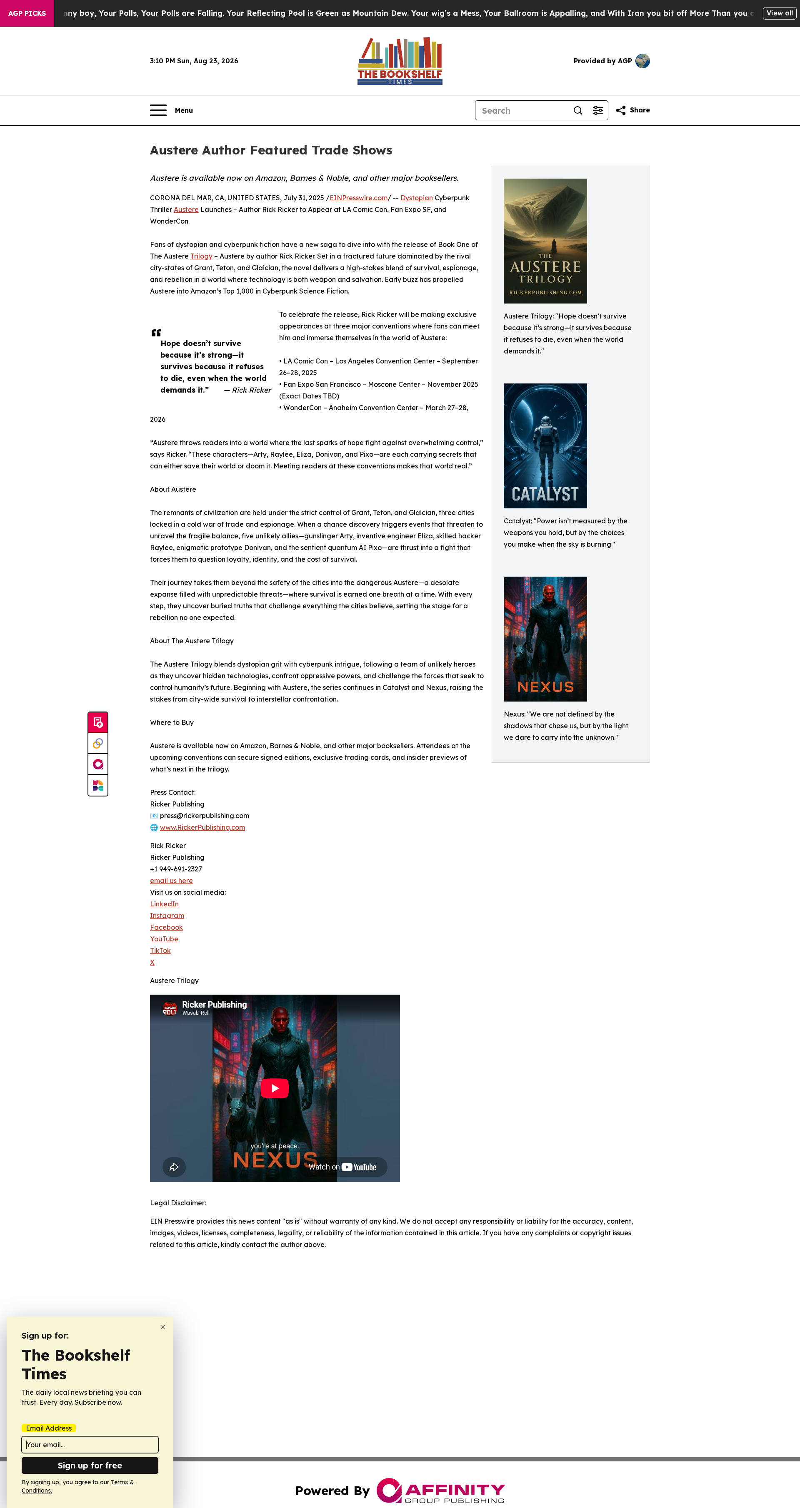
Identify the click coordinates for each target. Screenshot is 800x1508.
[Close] (163, 1327)
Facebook (166, 927)
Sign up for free (90, 1465)
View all (780, 13)
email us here (171, 880)
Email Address (49, 1428)
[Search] (578, 110)
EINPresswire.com (359, 198)
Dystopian (416, 198)
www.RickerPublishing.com (202, 827)
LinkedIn (164, 904)
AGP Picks (27, 13)
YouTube (164, 939)
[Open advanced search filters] (598, 110)
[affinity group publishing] (98, 764)
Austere (186, 209)
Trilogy (201, 256)
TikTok (160, 950)
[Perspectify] (98, 743)
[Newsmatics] (98, 785)
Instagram (167, 915)
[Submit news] (98, 722)
